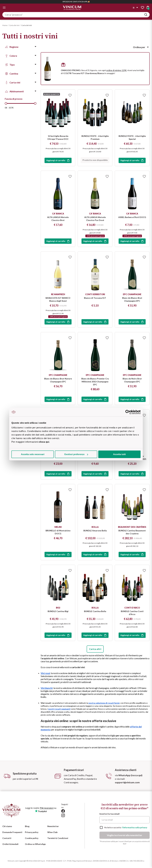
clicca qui (44, 442)
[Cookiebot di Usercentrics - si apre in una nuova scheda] (128, 412)
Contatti (6, 838)
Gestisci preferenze (74, 454)
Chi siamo (7, 826)
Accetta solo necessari (32, 454)
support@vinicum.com (127, 782)
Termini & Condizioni (57, 838)
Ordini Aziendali (10, 844)
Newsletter (53, 826)
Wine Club (52, 832)
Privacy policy (31, 832)
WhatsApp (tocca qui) (130, 775)
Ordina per (139, 47)
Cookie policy (31, 838)
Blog (27, 826)
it (133, 7)
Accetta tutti (119, 454)
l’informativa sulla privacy (134, 827)
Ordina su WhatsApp (35, 844)
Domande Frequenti (12, 832)
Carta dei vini (14, 25)
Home (4, 25)
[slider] (6, 103)
